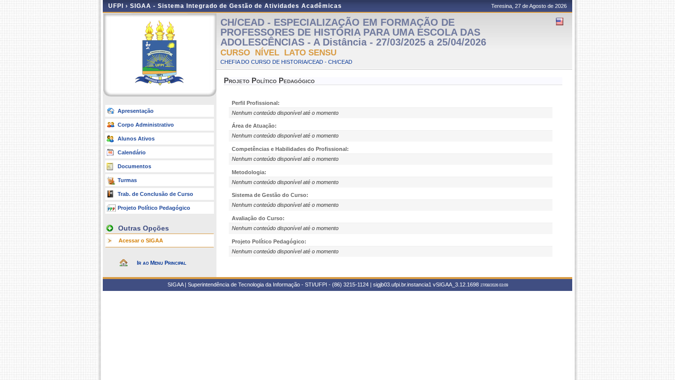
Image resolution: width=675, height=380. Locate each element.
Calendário (132, 152)
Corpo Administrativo (146, 125)
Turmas (127, 180)
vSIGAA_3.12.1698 (456, 284)
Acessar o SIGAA (141, 240)
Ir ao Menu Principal (161, 263)
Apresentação (136, 111)
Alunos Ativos (136, 139)
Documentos (134, 166)
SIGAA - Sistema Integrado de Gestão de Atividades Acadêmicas (236, 5)
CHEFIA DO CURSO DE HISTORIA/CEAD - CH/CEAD (286, 62)
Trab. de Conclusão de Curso (155, 194)
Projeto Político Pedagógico (154, 208)
